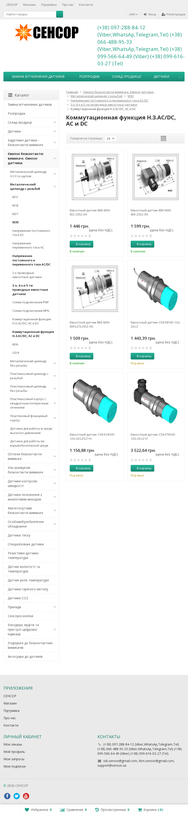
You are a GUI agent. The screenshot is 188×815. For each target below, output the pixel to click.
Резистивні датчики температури (23, 555)
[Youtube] (26, 796)
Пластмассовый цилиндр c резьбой (29, 376)
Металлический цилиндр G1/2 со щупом (28, 174)
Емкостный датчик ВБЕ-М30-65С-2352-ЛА (90, 212)
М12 (15, 197)
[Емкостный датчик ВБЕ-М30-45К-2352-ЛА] (155, 176)
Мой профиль (14, 751)
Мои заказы (12, 744)
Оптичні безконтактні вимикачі (25, 456)
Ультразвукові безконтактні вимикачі (25, 469)
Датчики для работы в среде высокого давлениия (31, 430)
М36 (15, 344)
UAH (132, 14)
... (180, 76)
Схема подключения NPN (30, 311)
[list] (170, 138)
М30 (15, 222)
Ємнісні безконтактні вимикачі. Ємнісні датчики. (25, 158)
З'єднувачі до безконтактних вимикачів (30, 645)
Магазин (29, 5)
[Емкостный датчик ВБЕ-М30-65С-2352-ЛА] (94, 176)
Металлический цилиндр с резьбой (25, 186)
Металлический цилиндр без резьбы (28, 363)
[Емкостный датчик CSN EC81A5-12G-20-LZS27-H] (94, 400)
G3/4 (15, 353)
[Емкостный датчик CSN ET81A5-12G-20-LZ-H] (155, 400)
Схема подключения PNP (30, 302)
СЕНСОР (12, 5)
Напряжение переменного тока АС (28, 245)
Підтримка (49, 5)
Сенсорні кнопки (20, 616)
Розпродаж (89, 76)
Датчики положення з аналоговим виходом (25, 496)
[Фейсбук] (7, 796)
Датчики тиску (19, 535)
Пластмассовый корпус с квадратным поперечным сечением (29, 403)
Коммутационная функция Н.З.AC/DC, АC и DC (33, 334)
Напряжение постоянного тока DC (31, 233)
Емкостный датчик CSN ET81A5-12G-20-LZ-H (153, 436)
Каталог (22, 95)
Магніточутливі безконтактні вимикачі (25, 510)
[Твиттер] (16, 796)
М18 (15, 205)
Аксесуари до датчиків (25, 656)
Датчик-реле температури (28, 580)
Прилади (14, 607)
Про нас (68, 5)
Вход (152, 14)
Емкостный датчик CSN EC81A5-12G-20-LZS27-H (92, 436)
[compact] (177, 138)
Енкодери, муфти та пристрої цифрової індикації (23, 629)
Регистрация (176, 14)
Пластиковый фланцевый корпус (28, 418)
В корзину (83, 244)
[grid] (163, 138)
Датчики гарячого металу (28, 589)
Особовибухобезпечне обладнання (26, 523)
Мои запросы (13, 759)
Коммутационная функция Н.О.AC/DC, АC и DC (31, 321)
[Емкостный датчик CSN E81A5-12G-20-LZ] (155, 289)
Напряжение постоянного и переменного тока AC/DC (31, 260)
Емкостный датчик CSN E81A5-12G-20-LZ (156, 324)
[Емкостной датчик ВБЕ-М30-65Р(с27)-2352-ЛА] (94, 289)
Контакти (86, 5)
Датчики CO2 (18, 598)
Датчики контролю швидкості (22, 483)
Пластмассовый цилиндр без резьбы (28, 388)
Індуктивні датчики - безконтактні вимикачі (25, 142)
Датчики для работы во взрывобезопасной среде (29, 443)
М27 (15, 214)
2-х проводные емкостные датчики (27, 275)
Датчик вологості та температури (24, 568)
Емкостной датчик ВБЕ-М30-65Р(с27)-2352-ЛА (90, 324)
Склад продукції (126, 76)
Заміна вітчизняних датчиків (38, 76)
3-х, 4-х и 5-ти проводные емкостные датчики (30, 289)
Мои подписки (14, 766)
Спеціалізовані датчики (26, 544)
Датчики (161, 76)
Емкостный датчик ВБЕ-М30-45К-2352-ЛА (151, 212)
